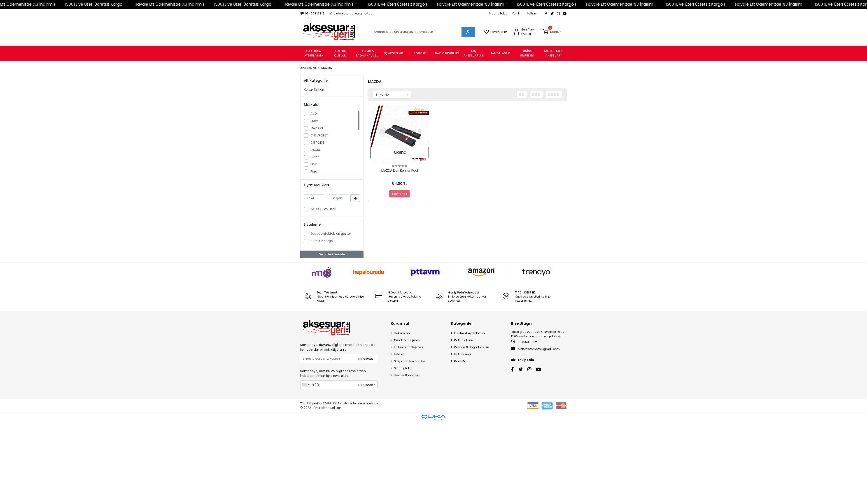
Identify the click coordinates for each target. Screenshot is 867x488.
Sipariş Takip (498, 13)
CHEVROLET (319, 135)
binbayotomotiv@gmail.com (539, 349)
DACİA (315, 150)
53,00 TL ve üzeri (323, 209)
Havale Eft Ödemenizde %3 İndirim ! (135, 4)
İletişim (532, 13)
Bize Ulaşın (521, 323)
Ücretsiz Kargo (321, 241)
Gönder (369, 359)
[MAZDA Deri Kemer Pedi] (400, 135)
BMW (314, 121)
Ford (313, 171)
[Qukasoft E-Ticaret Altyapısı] (433, 417)
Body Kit (460, 361)
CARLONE (317, 128)
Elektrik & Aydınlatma (469, 333)
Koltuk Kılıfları (314, 89)
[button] (552, 32)
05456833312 (527, 342)
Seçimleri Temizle (332, 254)
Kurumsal (400, 323)
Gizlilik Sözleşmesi (407, 340)
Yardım (517, 13)
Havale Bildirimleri (407, 375)
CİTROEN (317, 142)
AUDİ (313, 113)
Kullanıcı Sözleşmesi (409, 347)
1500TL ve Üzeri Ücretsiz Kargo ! (60, 4)
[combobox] (306, 385)
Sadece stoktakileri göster (330, 233)
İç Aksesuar (462, 354)
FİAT (313, 164)
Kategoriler (462, 323)
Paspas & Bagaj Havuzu (471, 347)
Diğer (314, 157)
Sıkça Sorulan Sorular (409, 361)
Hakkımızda (402, 333)
